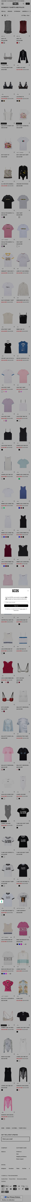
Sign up (16, 605)
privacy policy (22, 609)
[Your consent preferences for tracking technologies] (1, 901)
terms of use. (16, 610)
